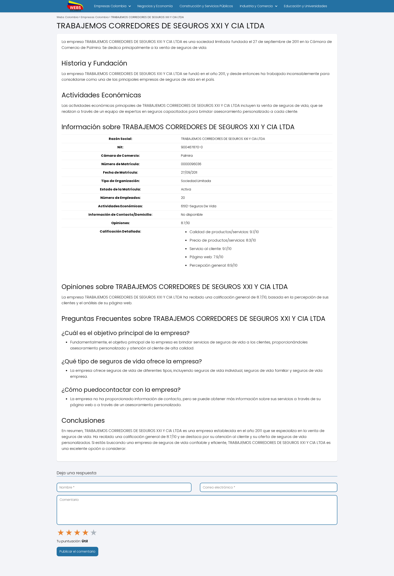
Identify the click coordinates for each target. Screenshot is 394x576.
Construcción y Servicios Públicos (206, 6)
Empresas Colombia (110, 6)
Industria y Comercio (256, 6)
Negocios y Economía (155, 6)
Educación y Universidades (305, 6)
